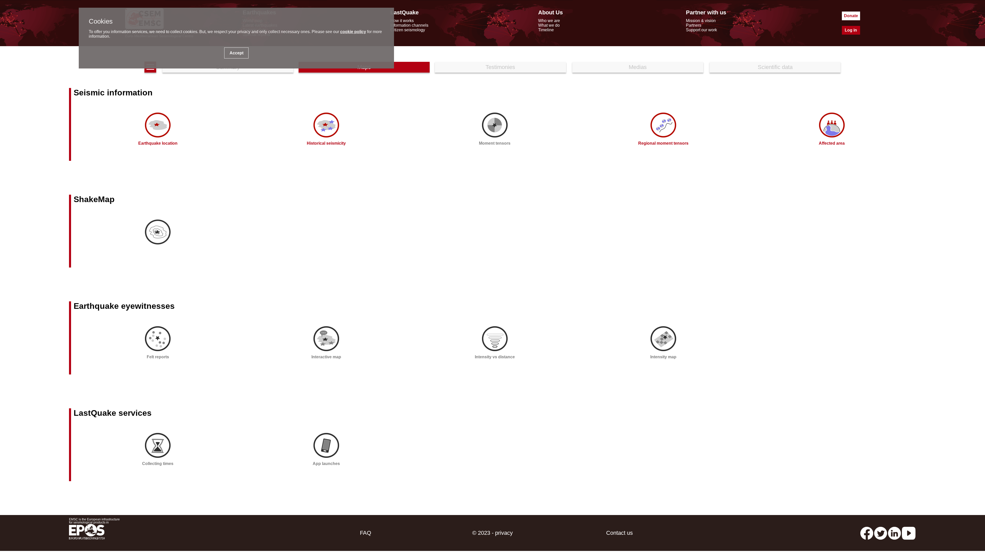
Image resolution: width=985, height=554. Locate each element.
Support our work (701, 30)
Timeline (546, 30)
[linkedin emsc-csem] (894, 533)
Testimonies (500, 67)
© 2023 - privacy (492, 533)
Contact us (619, 533)
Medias (638, 67)
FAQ (365, 533)
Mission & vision (701, 20)
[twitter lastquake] (880, 533)
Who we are (549, 20)
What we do (549, 25)
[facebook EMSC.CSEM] (866, 533)
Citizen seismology (407, 30)
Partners (693, 25)
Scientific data (775, 67)
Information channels (409, 25)
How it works (402, 20)
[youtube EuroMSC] (908, 533)
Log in (851, 30)
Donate (851, 16)
